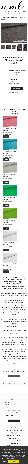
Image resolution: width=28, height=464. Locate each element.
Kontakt (13, 415)
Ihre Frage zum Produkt (9, 383)
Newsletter (7, 402)
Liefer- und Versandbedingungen (12, 410)
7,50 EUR (5, 266)
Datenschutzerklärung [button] (11, 458)
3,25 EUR (5, 244)
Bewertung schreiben (14, 376)
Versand (17, 83)
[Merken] (25, 41)
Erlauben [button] (13, 461)
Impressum (7, 415)
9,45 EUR (5, 153)
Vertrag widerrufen (14, 420)
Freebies (7, 407)
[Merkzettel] (19, 14)
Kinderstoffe (14, 443)
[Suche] (13, 14)
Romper (11, 438)
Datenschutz (8, 412)
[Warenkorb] (25, 14)
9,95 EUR (5, 130)
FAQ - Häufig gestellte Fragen (12, 404)
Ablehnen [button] (5, 461)
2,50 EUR (5, 176)
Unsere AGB (15, 412)
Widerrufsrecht (8, 418)
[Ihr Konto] (7, 14)
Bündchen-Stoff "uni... (10, 174)
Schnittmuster (14, 435)
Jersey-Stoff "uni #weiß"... (10, 242)
